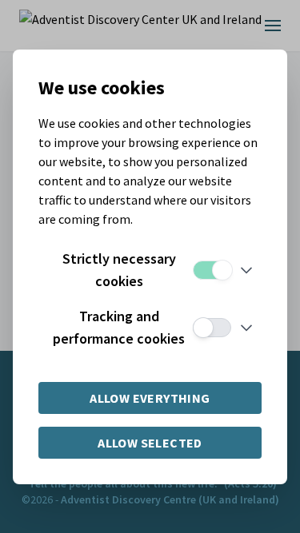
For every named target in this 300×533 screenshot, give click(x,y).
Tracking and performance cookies (119, 327)
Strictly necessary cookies (119, 269)
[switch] (212, 270)
